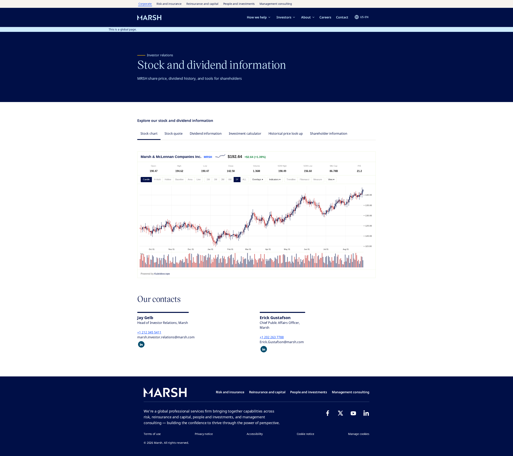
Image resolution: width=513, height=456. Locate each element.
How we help (257, 17)
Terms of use (152, 434)
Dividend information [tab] (206, 133)
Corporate (145, 4)
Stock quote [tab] (173, 133)
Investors (284, 17)
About (306, 17)
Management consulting (276, 4)
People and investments (239, 4)
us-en (364, 17)
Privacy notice (204, 434)
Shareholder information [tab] (328, 133)
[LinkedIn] (366, 413)
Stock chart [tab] (148, 133)
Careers (325, 17)
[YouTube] (353, 413)
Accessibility (255, 434)
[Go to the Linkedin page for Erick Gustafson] (264, 349)
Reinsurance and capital (202, 4)
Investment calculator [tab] (245, 133)
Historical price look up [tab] (286, 133)
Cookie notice (305, 434)
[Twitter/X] (340, 413)
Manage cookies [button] (358, 434)
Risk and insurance (169, 4)
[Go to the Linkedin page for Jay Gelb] (141, 344)
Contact (342, 17)
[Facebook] (327, 413)
